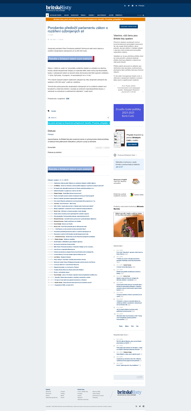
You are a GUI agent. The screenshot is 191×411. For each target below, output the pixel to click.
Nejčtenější (118, 246)
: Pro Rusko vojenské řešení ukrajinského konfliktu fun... (80, 275)
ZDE (67, 98)
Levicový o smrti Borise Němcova (66, 264)
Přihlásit (141, 5)
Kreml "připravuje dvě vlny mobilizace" (129, 365)
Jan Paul (56, 203)
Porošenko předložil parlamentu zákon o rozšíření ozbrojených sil (72, 231)
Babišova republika (69, 239)
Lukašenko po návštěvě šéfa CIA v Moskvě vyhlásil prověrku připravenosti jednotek (129, 359)
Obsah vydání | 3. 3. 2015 (58, 180)
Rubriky (92, 15)
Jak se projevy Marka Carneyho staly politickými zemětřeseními (127, 310)
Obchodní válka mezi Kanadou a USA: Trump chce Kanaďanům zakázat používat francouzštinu (129, 317)
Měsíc (127, 326)
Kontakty (80, 393)
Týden (121, 326)
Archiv (66, 15)
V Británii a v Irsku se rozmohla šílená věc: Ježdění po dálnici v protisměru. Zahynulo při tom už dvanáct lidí (129, 303)
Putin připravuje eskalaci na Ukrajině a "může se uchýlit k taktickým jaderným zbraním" (129, 348)
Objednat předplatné (129, 26)
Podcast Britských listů (126, 155)
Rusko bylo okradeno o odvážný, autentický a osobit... (73, 277)
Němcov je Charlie (67, 224)
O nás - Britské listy (83, 391)
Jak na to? (119, 167)
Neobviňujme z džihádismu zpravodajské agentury (68, 242)
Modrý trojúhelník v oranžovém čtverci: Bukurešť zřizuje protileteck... (73, 208)
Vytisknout (53, 117)
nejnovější (99, 148)
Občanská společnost (51, 397)
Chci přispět (132, 144)
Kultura (48, 395)
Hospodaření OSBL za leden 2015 (64, 285)
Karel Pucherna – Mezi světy (68, 203)
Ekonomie (48, 393)
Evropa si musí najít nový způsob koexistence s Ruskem (71, 280)
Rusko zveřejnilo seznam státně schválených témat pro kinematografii (74, 196)
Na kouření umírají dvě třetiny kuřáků (64, 244)
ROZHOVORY (75, 15)
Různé (62, 397)
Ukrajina (53, 111)
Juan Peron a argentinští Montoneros (64, 249)
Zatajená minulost (66, 257)
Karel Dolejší (57, 224)
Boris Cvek (57, 211)
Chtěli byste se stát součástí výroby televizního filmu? (70, 229)
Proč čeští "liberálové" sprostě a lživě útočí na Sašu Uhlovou (130, 253)
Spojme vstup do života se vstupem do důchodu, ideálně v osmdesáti (127, 279)
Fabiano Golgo (128, 352)
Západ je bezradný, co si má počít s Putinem (66, 267)
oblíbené (107, 148)
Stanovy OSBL (96, 391)
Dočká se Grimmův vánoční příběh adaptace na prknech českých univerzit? (82, 186)
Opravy (79, 395)
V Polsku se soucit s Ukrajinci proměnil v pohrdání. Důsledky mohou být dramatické (129, 260)
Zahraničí (48, 391)
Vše (137, 326)
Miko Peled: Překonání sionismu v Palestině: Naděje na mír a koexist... (74, 247)
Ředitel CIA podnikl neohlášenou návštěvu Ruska (128, 272)
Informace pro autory (98, 395)
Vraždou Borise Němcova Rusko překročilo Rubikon (69, 270)
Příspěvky (118, 15)
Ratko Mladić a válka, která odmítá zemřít (129, 354)
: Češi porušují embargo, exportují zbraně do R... (72, 216)
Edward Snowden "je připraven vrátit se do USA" (68, 191)
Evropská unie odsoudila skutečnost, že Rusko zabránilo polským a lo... (74, 188)
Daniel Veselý (58, 282)
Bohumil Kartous (59, 219)
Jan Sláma (57, 257)
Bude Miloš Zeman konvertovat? (72, 193)
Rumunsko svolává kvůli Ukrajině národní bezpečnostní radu (71, 234)
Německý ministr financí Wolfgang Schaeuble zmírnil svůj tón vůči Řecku (74, 262)
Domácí (63, 391)
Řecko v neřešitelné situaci (61, 272)
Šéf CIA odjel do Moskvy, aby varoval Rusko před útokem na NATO (129, 342)
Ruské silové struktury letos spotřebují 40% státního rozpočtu (71, 214)
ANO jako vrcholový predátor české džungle (73, 211)
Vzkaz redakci (96, 393)
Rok (132, 326)
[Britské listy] (71, 59)
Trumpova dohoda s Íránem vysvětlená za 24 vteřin (129, 295)
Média (62, 395)
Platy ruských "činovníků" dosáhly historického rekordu (70, 259)
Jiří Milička (57, 186)
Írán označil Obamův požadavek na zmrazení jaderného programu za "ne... (75, 201)
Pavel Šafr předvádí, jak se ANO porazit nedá (74, 226)
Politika (63, 393)
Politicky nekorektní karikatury (129, 207)
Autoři (111, 15)
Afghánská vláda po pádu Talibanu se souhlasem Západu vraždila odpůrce (75, 183)
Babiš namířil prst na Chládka (72, 221)
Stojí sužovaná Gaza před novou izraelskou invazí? (77, 282)
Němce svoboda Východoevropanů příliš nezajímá (68, 198)
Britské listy (60, 8)
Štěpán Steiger (58, 193)
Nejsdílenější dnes (120, 335)
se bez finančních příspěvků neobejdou (80, 236)
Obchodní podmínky (83, 399)
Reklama (80, 397)
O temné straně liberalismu (126, 267)
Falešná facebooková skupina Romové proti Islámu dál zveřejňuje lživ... (74, 252)
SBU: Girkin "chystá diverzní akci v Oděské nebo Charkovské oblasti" (74, 206)
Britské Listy (129, 393)
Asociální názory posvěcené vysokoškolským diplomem (80, 219)
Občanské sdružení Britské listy (65, 406)
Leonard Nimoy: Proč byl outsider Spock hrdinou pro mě (70, 254)
